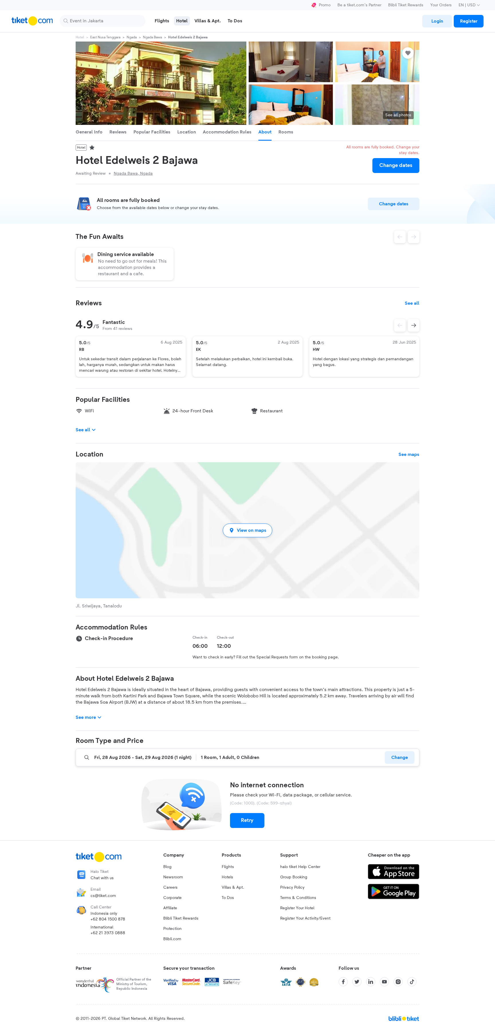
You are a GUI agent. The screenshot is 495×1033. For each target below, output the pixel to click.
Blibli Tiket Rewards (405, 5)
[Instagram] (398, 981)
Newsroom (173, 877)
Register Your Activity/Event (305, 918)
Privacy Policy (292, 887)
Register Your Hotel (297, 908)
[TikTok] (412, 981)
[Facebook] (343, 981)
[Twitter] (357, 981)
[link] (437, 21)
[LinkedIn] (370, 981)
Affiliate (170, 908)
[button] (247, 530)
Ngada (132, 37)
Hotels (227, 877)
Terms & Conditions (298, 897)
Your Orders (441, 5)
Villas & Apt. (233, 887)
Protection (172, 928)
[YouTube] (384, 981)
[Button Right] (413, 325)
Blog (167, 866)
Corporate (172, 897)
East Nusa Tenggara (105, 37)
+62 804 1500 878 (108, 919)
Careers (170, 887)
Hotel (80, 37)
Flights (228, 866)
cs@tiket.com (103, 895)
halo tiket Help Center (300, 866)
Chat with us (102, 878)
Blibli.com (172, 939)
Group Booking (293, 877)
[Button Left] (400, 325)
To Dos (228, 897)
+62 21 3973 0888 (108, 933)
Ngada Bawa (152, 37)
